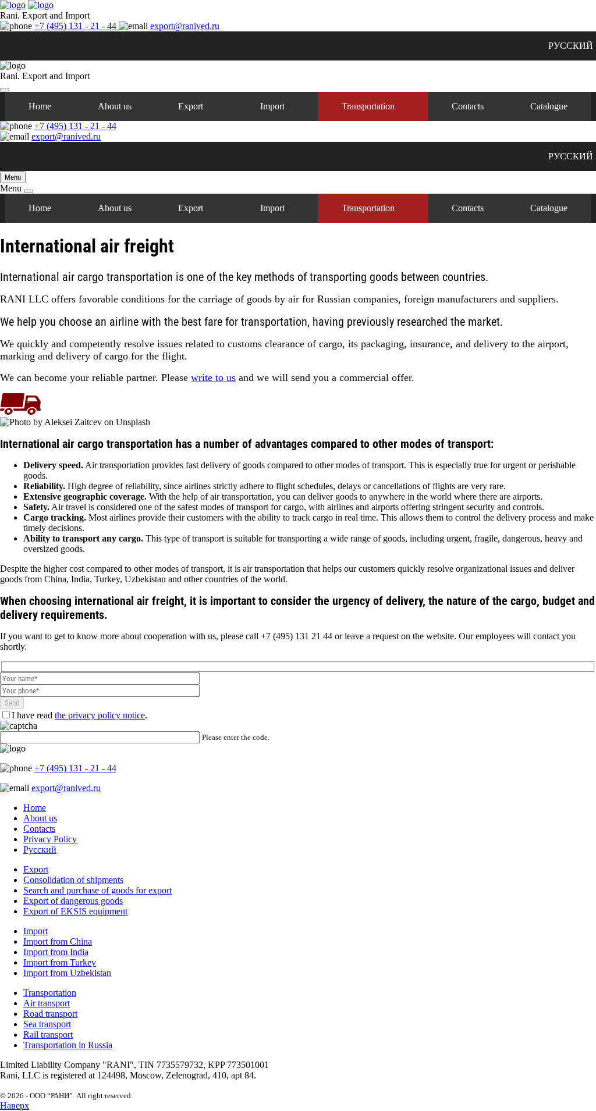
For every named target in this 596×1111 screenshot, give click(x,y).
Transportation (368, 106)
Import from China (57, 941)
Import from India (55, 952)
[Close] (4, 89)
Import (272, 106)
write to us (213, 377)
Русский (39, 849)
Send (12, 703)
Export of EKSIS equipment (75, 911)
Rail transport (48, 1034)
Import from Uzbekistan (67, 973)
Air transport (46, 1003)
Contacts (468, 106)
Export (190, 106)
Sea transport (47, 1024)
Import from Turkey (59, 962)
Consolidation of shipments (73, 880)
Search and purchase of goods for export (97, 890)
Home (40, 106)
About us (115, 106)
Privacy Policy (50, 839)
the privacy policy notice (100, 715)
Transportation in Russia (67, 1045)
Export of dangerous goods (73, 901)
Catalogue (548, 106)
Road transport (50, 1014)
